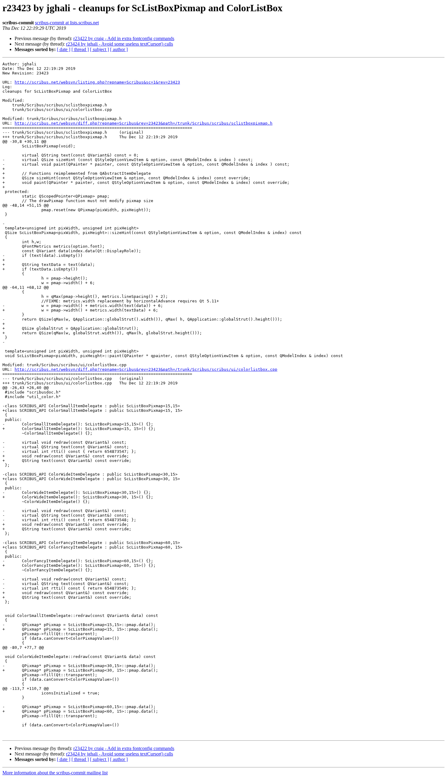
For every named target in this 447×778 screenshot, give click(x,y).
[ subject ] (99, 49)
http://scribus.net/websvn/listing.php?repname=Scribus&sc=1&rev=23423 (97, 82)
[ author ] (119, 49)
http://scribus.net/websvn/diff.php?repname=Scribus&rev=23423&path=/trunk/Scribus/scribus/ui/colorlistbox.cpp (146, 369)
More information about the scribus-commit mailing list (55, 772)
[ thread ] (80, 49)
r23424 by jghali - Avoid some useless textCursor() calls (119, 43)
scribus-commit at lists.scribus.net (67, 22)
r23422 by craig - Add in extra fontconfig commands (123, 38)
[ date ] (63, 49)
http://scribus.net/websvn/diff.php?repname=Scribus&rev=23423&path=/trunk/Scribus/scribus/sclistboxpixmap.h (143, 123)
